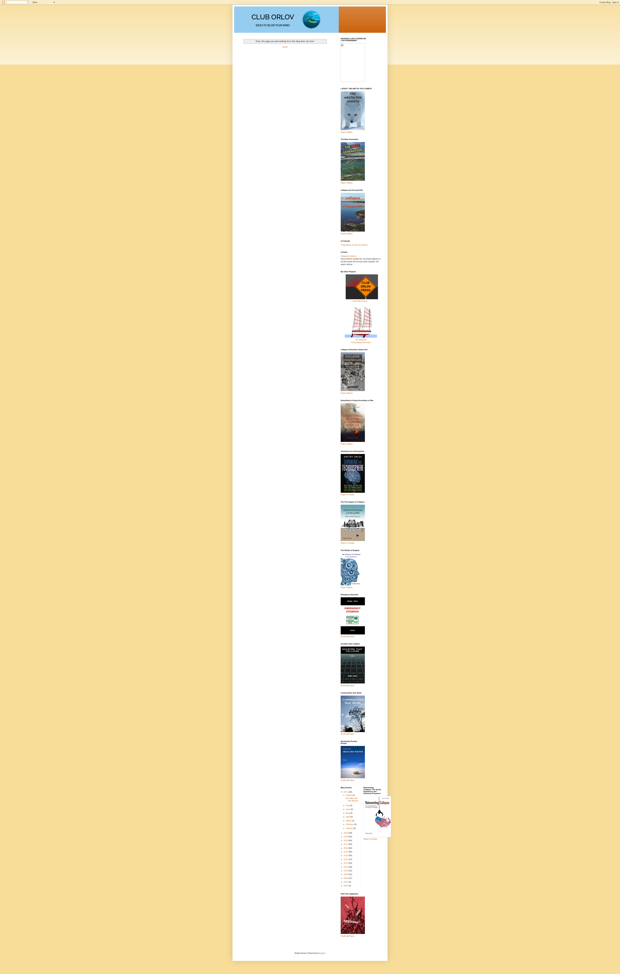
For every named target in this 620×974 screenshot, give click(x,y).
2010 (346, 871)
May (348, 813)
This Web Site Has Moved (352, 799)
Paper (351, 636)
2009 (346, 874)
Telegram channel (348, 256)
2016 (346, 848)
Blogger (321, 953)
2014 (346, 855)
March (349, 821)
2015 (346, 852)
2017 (346, 844)
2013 (346, 859)
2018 (346, 840)
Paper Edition (347, 587)
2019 (346, 837)
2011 (346, 867)
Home (285, 47)
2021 (346, 792)
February (350, 824)
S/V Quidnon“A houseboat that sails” (361, 341)
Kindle (343, 636)
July (348, 805)
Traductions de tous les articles (354, 245)
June (348, 809)
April (348, 817)
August (349, 795)
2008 (346, 878)
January (349, 828)
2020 (346, 833)
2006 (346, 886)
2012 (346, 863)
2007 (346, 882)
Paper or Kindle (347, 543)
